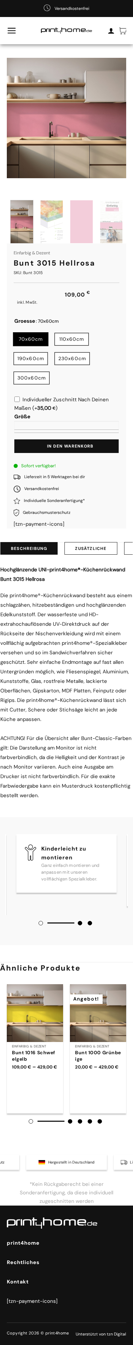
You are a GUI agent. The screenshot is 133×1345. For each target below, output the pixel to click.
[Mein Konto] (111, 30)
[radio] (31, 339)
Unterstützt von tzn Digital (101, 1334)
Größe (22, 416)
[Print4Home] (66, 31)
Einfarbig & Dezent (32, 253)
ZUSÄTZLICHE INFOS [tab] (90, 550)
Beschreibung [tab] (29, 548)
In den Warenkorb (70, 446)
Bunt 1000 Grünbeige (98, 1055)
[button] (12, 30)
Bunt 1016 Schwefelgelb (33, 1055)
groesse (24, 321)
